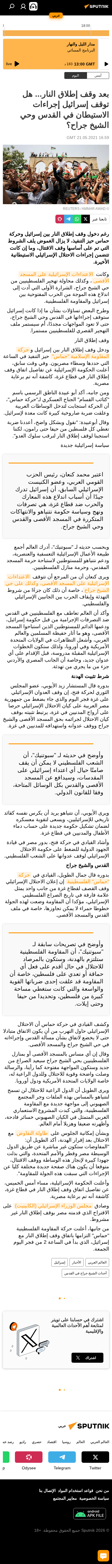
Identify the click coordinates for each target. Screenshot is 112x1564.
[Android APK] (89, 1514)
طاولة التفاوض (32, 1133)
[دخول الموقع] (23, 6)
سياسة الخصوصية (94, 1498)
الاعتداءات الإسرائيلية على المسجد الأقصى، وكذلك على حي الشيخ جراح (56, 583)
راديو (23, 1442)
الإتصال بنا (47, 1490)
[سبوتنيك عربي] (97, 8)
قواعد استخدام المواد (75, 1490)
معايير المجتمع (65, 1498)
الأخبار (76, 1262)
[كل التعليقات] (103, 1555)
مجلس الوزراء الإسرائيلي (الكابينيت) (53, 1206)
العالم (80, 1442)
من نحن (102, 1490)
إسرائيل (59, 1262)
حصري (36, 1442)
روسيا (66, 1442)
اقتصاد (51, 1442)
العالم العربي (97, 1262)
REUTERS (71, 209)
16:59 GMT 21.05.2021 (88, 137)
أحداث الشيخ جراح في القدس (85, 1273)
